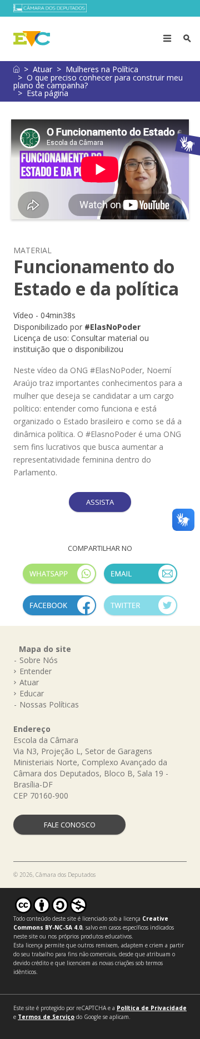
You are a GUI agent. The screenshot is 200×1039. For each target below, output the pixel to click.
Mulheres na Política (102, 69)
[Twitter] (140, 610)
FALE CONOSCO (70, 825)
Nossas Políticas (49, 704)
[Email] (140, 578)
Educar (31, 693)
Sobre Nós (38, 660)
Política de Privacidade (152, 1008)
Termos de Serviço (46, 1017)
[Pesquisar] (187, 39)
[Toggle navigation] (167, 39)
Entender (35, 671)
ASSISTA (100, 502)
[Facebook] (59, 610)
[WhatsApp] (59, 578)
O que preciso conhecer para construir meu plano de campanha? (98, 81)
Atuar (42, 69)
